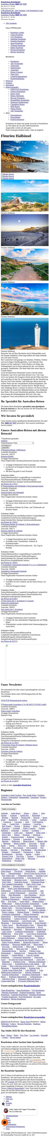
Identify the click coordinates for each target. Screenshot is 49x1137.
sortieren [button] (4, 441)
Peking (9, 1035)
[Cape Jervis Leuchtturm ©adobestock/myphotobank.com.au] (25, 349)
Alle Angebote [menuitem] (11, 23)
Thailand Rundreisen (27, 992)
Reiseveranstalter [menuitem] (12, 87)
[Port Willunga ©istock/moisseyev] (25, 280)
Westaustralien (6, 800)
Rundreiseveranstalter (34, 1017)
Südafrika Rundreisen (37, 995)
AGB (8, 1105)
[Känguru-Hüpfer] (13, 450)
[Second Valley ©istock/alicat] (25, 245)
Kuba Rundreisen (25, 997)
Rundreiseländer (32, 985)
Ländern (11, 1082)
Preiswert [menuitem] (9, 81)
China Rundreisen (8, 990)
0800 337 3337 (10, 423)
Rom (3, 1035)
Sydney (5, 1037)
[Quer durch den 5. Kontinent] (24, 603)
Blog (7, 1118)
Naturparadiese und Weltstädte (12, 493)
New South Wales (29, 795)
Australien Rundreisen (22, 785)
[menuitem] (14, 61)
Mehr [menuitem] (8, 113)
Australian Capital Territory (11, 795)
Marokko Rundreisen (10, 992)
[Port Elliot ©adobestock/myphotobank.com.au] (25, 211)
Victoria (43, 797)
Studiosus (36, 1024)
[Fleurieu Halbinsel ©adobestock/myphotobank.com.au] (25, 314)
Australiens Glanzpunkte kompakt (14, 571)
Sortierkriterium (7, 443)
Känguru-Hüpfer (7, 456)
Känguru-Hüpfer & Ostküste (11, 531)
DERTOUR (6, 1022)
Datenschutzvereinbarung (15, 1127)
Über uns (9, 1099)
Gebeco (13, 1024)
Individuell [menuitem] (10, 85)
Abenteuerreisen (12, 1116)
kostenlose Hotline (14, 4)
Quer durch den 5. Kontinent (12, 609)
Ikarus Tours (25, 1022)
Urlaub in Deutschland (15, 1088)
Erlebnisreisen (11, 1124)
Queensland (13, 797)
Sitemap (9, 1097)
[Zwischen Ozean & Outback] (19, 745)
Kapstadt (44, 1035)
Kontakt (9, 1103)
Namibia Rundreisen (9, 997)
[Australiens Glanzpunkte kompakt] (24, 565)
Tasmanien (34, 797)
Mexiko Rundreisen (18, 999)
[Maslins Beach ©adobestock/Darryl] (25, 175)
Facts (8, 1129)
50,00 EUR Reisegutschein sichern (14, 700)
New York (24, 1035)
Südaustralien (24, 797)
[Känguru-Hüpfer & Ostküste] (20, 524)
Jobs (7, 1101)
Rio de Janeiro (15, 1037)
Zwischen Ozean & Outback (11, 751)
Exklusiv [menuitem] (9, 83)
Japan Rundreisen (23, 990)
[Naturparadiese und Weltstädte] (22, 486)
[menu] (24, 76)
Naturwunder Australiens (10, 711)
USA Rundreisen (38, 990)
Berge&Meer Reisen (9, 1026)
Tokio (16, 1035)
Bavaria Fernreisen (24, 1024)
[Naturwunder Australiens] (23, 704)
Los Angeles (34, 1035)
